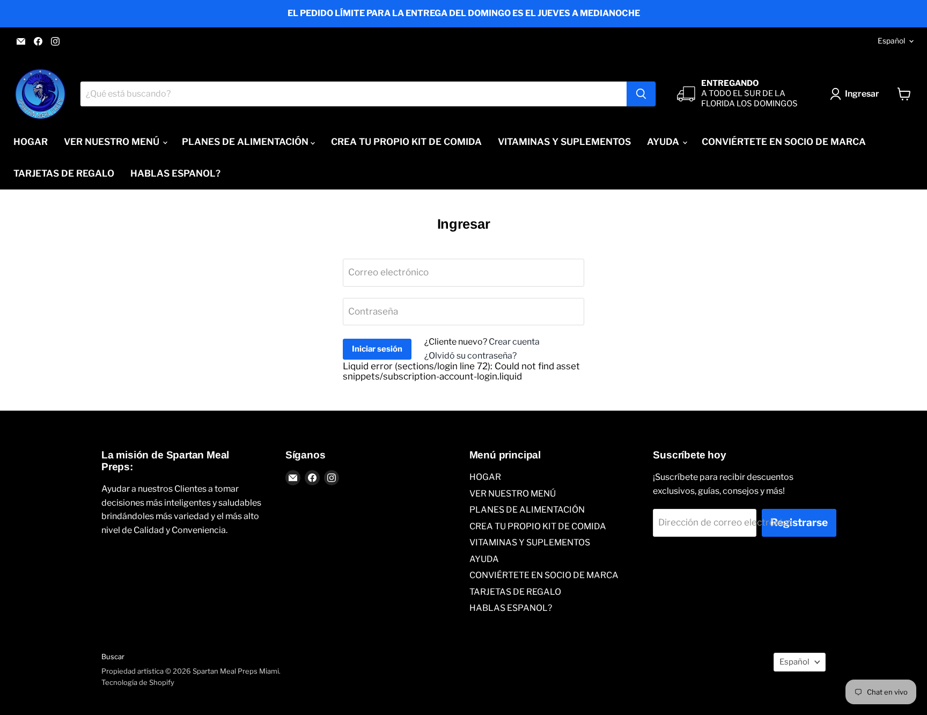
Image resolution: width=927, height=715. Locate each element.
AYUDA (664, 141)
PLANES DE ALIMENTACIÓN (246, 141)
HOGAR (30, 141)
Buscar (112, 656)
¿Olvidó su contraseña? (470, 356)
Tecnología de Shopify (137, 682)
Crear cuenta (514, 342)
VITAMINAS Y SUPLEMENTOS (564, 141)
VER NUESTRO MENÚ (112, 141)
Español (891, 41)
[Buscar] (641, 94)
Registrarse (799, 522)
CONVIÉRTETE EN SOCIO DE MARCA (784, 141)
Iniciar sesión (377, 349)
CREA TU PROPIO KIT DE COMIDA (406, 141)
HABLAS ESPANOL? (175, 173)
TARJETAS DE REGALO (63, 173)
